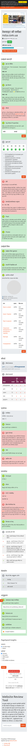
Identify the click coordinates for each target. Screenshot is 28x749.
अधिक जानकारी (21, 4)
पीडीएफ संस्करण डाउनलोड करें (9, 51)
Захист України (7, 314)
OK (22, 2)
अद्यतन (9, 42)
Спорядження (7, 343)
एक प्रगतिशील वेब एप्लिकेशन (8, 660)
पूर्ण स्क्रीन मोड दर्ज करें (14, 671)
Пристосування (7, 321)
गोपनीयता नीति (7, 743)
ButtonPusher (13, 740)
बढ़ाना (23, 136)
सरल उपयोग (5, 655)
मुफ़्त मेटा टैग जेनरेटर (19, 114)
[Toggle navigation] (25, 6)
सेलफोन (4, 648)
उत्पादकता (5, 653)
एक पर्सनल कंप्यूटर (6, 646)
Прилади (5, 336)
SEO (4, 658)
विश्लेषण (3, 667)
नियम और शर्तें (7, 745)
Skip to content (7, 307)
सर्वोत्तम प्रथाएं (5, 657)
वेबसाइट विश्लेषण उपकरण (7, 7)
